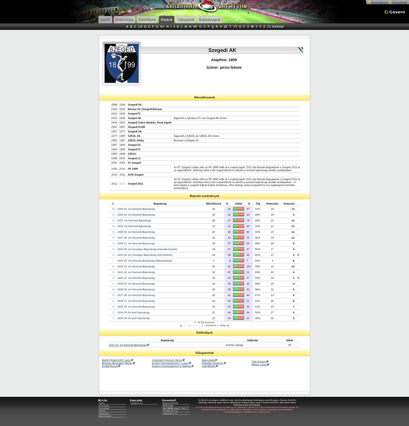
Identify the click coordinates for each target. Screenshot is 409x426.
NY (195, 26)
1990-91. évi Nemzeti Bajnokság (136, 209)
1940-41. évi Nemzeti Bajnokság (136, 278)
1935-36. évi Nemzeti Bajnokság (136, 306)
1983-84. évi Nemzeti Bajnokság (136, 214)
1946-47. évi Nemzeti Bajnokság (136, 243)
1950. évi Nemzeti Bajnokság (134, 226)
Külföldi (278, 26)
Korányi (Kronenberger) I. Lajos (170, 363)
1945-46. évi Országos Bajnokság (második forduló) (147, 249)
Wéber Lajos (259, 364)
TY (235, 26)
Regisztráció (399, 2)
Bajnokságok (105, 416)
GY (162, 26)
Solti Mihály (209, 366)
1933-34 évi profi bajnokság (133, 318)
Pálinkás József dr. (213, 363)
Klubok (102, 411)
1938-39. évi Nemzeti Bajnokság (136, 289)
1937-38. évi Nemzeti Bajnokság (136, 295)
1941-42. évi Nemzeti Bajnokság (136, 272)
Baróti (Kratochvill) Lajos (116, 360)
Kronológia (104, 405)
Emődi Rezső (110, 366)
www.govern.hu (170, 413)
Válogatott (104, 413)
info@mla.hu (137, 403)
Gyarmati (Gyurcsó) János (167, 360)
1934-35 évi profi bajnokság (133, 312)
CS (140, 26)
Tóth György (259, 361)
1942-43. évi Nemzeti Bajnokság (136, 266)
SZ (226, 26)
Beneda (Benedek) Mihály (117, 363)
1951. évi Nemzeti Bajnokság (134, 220)
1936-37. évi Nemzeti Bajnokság (136, 301)
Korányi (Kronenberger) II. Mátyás (172, 366)
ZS (269, 26)
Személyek (104, 408)
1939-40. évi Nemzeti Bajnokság (136, 283)
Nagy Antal (208, 360)
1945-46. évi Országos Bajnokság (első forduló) (144, 255)
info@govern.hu (170, 411)
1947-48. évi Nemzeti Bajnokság (136, 237)
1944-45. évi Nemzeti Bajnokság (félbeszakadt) (144, 260)
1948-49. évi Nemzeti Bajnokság (136, 232)
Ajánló (102, 403)
